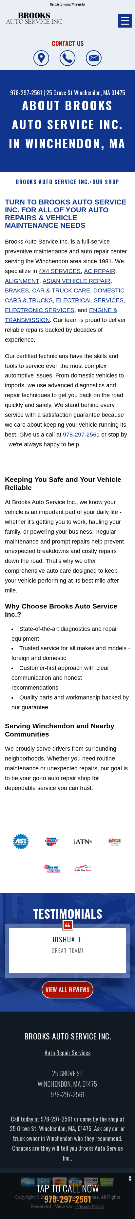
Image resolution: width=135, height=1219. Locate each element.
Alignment (22, 281)
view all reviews (67, 989)
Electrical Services (90, 300)
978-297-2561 (26, 92)
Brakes (17, 290)
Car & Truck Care (61, 290)
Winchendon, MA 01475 (99, 92)
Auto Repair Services (67, 1052)
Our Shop (105, 182)
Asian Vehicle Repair (76, 281)
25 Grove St (59, 92)
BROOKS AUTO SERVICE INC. (52, 182)
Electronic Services (39, 310)
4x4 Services (60, 271)
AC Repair (99, 271)
